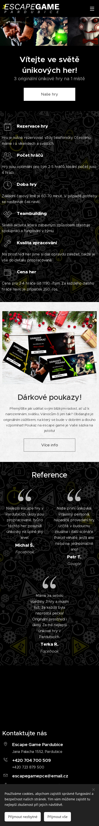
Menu (92, 8)
